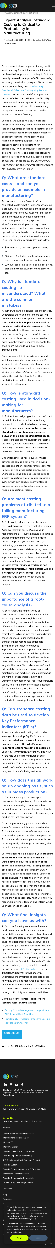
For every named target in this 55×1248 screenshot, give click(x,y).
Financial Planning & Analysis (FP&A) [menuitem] (19, 1151)
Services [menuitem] (6, 1127)
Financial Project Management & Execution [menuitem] (21, 1169)
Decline (38, 1238)
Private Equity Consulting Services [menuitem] (18, 1183)
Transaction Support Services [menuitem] (16, 1173)
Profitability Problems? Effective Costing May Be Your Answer (25, 90)
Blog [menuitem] (5, 1194)
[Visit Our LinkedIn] (5, 1084)
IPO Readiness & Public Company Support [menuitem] (21, 1160)
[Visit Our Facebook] (22, 1084)
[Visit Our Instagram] (11, 1084)
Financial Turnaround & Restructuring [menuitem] (19, 1178)
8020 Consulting (28, 969)
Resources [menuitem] (7, 1189)
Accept (19, 1238)
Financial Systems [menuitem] (11, 1165)
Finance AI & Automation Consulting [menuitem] (18, 1133)
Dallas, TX (8, 1118)
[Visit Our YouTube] (16, 1084)
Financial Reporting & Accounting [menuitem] (17, 1156)
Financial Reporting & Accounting (21, 13)
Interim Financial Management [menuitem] (16, 1138)
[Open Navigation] (53, 6)
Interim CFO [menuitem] (8, 1142)
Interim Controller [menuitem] (10, 1147)
